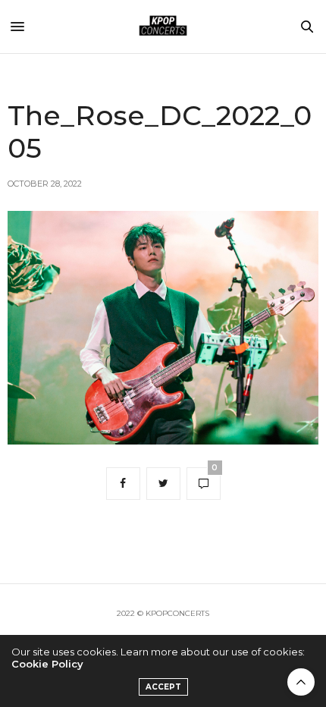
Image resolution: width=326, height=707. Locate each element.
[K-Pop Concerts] (163, 26)
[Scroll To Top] (301, 682)
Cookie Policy (47, 664)
